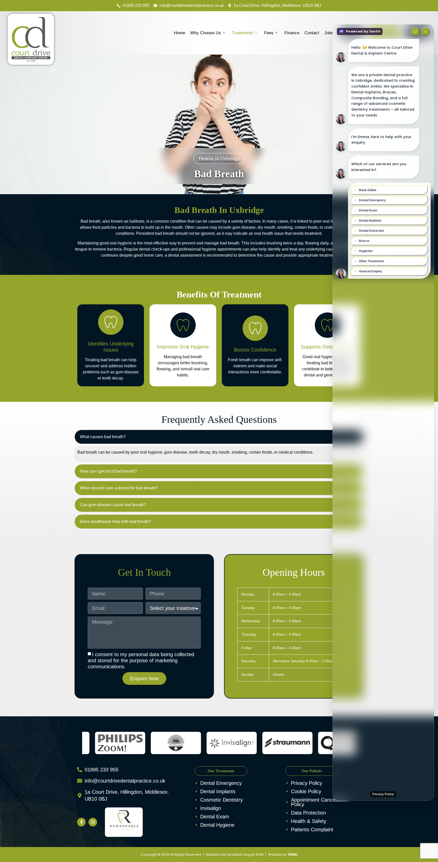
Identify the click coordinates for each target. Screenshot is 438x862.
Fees (268, 32)
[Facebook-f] (81, 822)
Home (179, 32)
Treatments (242, 32)
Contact (311, 32)
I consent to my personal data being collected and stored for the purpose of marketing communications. (141, 660)
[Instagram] (92, 822)
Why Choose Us (205, 32)
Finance (291, 32)
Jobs (328, 32)
